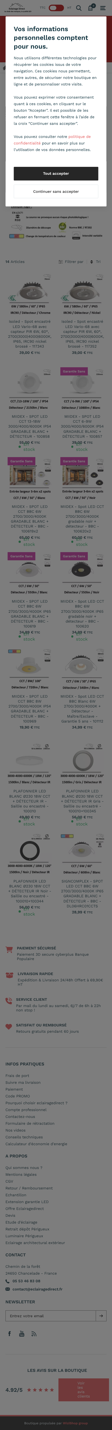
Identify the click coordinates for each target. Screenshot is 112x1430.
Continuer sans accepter (56, 192)
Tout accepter (56, 173)
